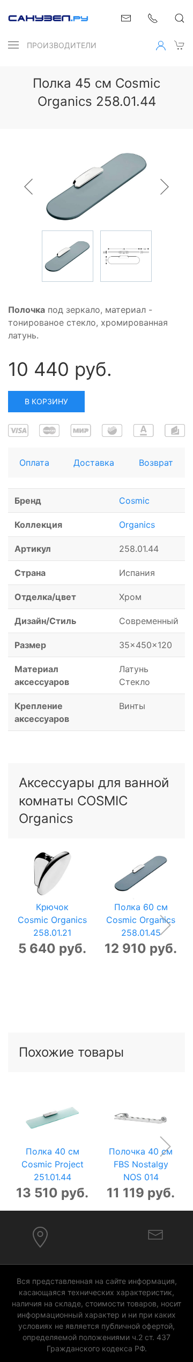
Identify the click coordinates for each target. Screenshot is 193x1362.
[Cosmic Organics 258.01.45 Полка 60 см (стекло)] (141, 874)
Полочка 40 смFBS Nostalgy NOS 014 (141, 1164)
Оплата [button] (34, 462)
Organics (137, 524)
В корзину (46, 401)
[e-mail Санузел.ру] (126, 17)
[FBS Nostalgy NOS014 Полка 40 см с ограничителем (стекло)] (141, 1118)
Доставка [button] (93, 462)
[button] (13, 45)
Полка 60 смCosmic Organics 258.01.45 (140, 920)
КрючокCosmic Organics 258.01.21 (52, 920)
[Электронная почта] (155, 1233)
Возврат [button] (156, 462)
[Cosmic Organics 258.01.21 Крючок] (52, 874)
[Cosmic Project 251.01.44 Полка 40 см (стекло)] (52, 1118)
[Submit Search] (179, 18)
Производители (61, 45)
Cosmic (134, 500)
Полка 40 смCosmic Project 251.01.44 (52, 1164)
